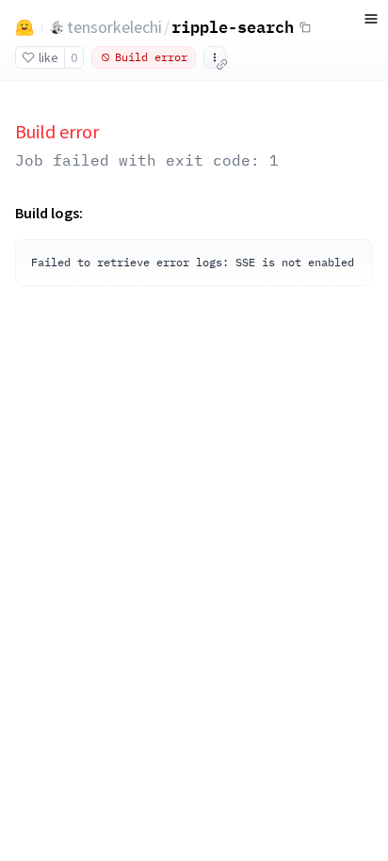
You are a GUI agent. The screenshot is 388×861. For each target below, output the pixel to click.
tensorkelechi (114, 27)
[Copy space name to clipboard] (305, 27)
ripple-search (232, 26)
